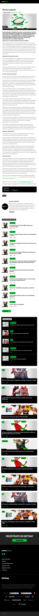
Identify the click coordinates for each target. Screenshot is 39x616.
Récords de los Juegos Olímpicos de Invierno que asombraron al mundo (23, 252)
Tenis (3, 422)
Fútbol (12, 331)
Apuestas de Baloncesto (7, 563)
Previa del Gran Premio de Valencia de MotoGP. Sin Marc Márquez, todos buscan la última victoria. (23, 261)
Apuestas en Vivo (6, 565)
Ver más (5, 311)
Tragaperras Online (6, 567)
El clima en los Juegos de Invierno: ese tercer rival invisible (23, 243)
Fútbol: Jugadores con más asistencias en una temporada (21, 341)
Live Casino (4, 570)
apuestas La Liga (23, 206)
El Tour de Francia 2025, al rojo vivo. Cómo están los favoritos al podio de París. (22, 279)
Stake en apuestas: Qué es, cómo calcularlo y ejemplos (21, 350)
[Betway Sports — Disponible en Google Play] (14, 190)
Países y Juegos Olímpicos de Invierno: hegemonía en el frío (23, 235)
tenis (29, 206)
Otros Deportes (12, 223)
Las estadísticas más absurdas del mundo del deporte (22, 270)
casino (31, 206)
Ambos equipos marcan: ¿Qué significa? (18, 359)
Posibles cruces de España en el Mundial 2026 (19, 333)
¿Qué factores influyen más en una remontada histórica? (22, 296)
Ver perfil (11, 211)
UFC (2, 494)
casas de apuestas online (18, 205)
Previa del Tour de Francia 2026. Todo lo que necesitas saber (21, 226)
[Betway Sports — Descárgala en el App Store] (7, 190)
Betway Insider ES (7, 12)
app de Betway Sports (25, 181)
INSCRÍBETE (19, 540)
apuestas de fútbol (16, 206)
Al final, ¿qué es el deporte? (17, 304)
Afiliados (4, 561)
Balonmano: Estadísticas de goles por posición (22, 287)
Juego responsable (6, 559)
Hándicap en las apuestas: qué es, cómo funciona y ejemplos (22, 324)
